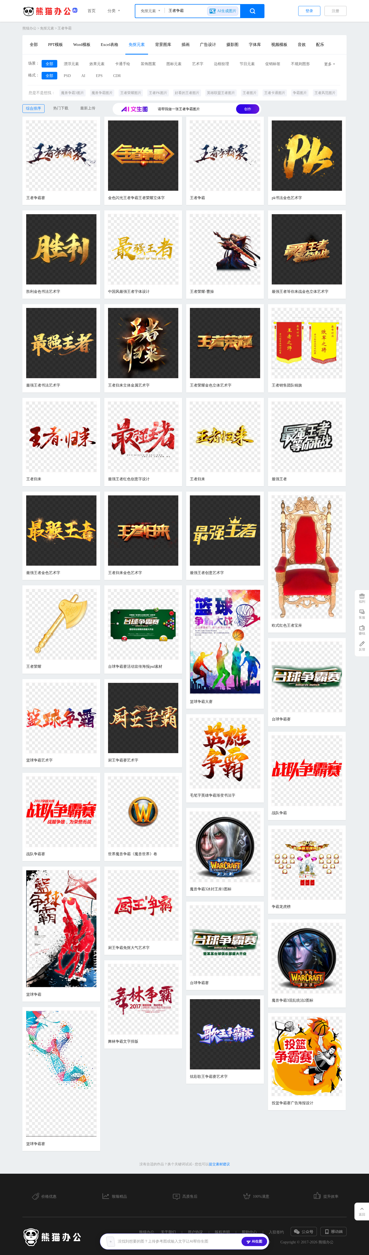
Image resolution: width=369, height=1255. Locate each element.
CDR (117, 76)
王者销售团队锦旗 (287, 385)
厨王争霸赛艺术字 (123, 760)
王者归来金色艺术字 (125, 573)
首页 (92, 11)
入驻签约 (276, 1232)
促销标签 (272, 64)
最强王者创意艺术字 (207, 573)
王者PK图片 (158, 93)
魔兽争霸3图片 (72, 93)
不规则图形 (300, 64)
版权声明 (222, 1232)
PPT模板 (55, 44)
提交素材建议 (219, 1164)
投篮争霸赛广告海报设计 (292, 1103)
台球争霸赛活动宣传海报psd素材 (135, 667)
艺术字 (197, 64)
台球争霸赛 (281, 719)
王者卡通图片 (274, 93)
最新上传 (87, 108)
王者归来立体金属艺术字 (129, 385)
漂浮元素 (71, 64)
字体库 (255, 44)
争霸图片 (300, 93)
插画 (186, 44)
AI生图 (257, 1241)
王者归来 (33, 479)
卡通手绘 (122, 64)
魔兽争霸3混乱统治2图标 (292, 1000)
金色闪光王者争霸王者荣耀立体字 (136, 198)
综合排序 (33, 108)
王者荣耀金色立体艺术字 (211, 385)
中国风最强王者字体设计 (129, 292)
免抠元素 (47, 28)
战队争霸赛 (35, 854)
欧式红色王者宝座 (287, 625)
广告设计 (208, 44)
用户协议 (195, 1232)
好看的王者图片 (187, 93)
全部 (34, 44)
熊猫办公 (29, 28)
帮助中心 (249, 1232)
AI (83, 76)
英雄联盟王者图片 (221, 93)
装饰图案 (148, 64)
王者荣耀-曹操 (202, 292)
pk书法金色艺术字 (287, 198)
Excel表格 (109, 44)
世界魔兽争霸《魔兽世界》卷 (132, 854)
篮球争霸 (33, 994)
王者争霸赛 (35, 198)
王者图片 (250, 93)
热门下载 (60, 108)
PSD (67, 76)
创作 (247, 109)
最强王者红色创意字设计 (129, 479)
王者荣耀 (33, 667)
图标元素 (174, 64)
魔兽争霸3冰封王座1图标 (211, 889)
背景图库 (163, 44)
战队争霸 (279, 813)
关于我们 (168, 1232)
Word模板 (81, 44)
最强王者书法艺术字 (43, 385)
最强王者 (279, 479)
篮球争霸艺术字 (39, 760)
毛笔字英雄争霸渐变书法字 (212, 795)
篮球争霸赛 (35, 1144)
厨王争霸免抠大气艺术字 (129, 948)
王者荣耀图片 (130, 93)
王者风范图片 (325, 93)
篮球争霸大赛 (201, 702)
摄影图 (232, 44)
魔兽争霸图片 (102, 93)
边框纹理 (221, 64)
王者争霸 (65, 28)
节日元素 (247, 64)
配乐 (320, 44)
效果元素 (97, 64)
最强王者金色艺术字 (43, 573)
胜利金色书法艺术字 (43, 292)
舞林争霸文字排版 (123, 1041)
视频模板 (279, 44)
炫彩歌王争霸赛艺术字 (209, 1077)
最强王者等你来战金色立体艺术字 (300, 292)
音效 (302, 44)
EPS (99, 76)
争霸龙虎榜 (281, 907)
